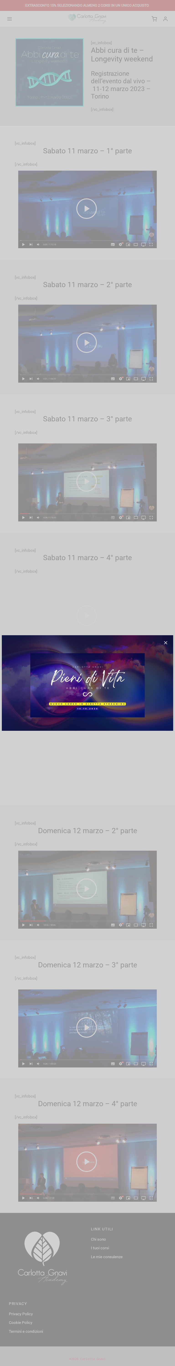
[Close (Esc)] (166, 643)
